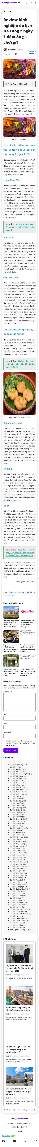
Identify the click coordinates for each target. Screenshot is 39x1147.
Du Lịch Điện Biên (16, 819)
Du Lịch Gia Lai (15, 826)
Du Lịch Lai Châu (16, 851)
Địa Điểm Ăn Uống (16, 765)
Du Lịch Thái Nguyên (17, 905)
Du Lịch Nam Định (16, 869)
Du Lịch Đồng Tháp (17, 823)
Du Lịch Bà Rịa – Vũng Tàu (19, 774)
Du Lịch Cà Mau (15, 796)
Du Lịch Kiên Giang (17, 846)
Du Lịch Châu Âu (16, 805)
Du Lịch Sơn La (15, 898)
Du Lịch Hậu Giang (16, 839)
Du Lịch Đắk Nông (16, 817)
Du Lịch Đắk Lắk (15, 814)
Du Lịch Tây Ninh (16, 900)
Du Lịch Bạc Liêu (16, 781)
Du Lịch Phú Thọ (16, 878)
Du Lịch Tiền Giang (17, 912)
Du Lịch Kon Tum (16, 848)
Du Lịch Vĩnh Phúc (16, 925)
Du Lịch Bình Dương (17, 790)
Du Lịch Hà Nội (15, 832)
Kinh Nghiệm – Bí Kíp (17, 930)
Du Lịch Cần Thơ (16, 799)
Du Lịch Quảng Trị (16, 891)
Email (6, 723)
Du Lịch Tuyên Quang (18, 921)
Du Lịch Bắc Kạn (16, 778)
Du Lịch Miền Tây (16, 864)
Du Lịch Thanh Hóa (17, 907)
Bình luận (7, 692)
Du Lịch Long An (16, 860)
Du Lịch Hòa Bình (16, 842)
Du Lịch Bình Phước (17, 792)
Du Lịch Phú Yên (16, 880)
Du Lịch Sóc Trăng (16, 896)
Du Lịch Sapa (14, 893)
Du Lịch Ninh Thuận (17, 875)
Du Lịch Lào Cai (15, 857)
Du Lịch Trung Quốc (17, 918)
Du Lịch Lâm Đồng (16, 853)
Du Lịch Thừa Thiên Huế (18, 909)
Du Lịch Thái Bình (16, 902)
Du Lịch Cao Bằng (16, 801)
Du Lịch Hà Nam (16, 830)
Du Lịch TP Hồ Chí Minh (18, 914)
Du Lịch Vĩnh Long (16, 923)
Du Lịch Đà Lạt (15, 810)
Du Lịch (12, 767)
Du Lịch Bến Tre (15, 785)
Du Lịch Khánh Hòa (17, 844)
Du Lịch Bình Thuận (17, 794)
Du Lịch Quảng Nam (17, 884)
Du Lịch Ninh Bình (16, 873)
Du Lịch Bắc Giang (16, 776)
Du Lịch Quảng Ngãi (17, 887)
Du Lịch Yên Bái (15, 927)
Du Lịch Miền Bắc (16, 862)
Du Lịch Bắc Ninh (16, 783)
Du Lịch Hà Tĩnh (15, 835)
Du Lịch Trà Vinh (16, 916)
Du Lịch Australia (16, 772)
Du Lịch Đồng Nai (16, 821)
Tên (5, 714)
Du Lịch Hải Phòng (16, 837)
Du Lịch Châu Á (15, 803)
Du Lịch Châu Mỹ (16, 808)
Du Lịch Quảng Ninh (17, 889)
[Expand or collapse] (33, 84)
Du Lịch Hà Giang (16, 828)
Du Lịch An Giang (16, 769)
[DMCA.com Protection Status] (19, 1136)
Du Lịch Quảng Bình (17, 882)
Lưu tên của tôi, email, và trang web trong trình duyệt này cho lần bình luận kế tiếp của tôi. (20, 743)
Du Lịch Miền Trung (17, 866)
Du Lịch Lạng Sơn (16, 855)
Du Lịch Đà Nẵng (16, 812)
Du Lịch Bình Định (16, 787)
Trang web (7, 732)
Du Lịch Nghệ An (16, 871)
